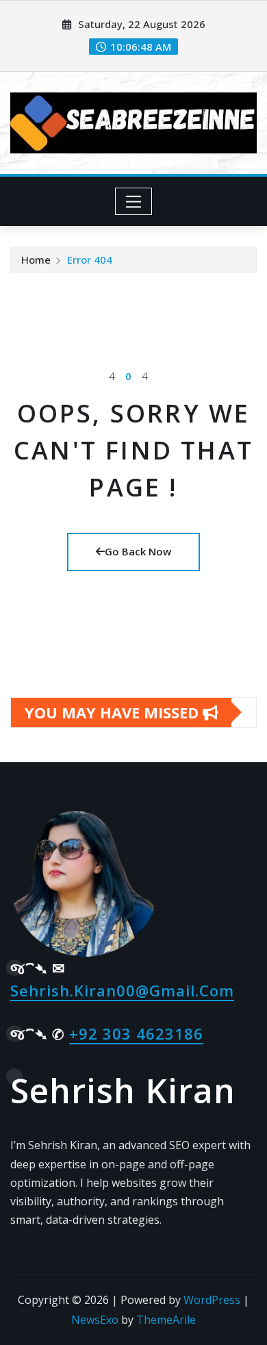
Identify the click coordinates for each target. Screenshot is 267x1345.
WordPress (211, 1299)
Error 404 (89, 259)
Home (36, 259)
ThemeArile (166, 1319)
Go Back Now (138, 551)
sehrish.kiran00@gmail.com (122, 990)
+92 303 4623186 (136, 1033)
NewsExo (94, 1319)
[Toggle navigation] (134, 201)
